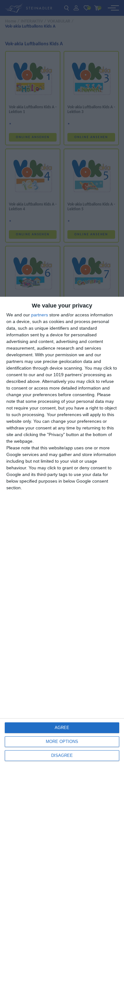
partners (39, 315)
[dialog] (62, 643)
